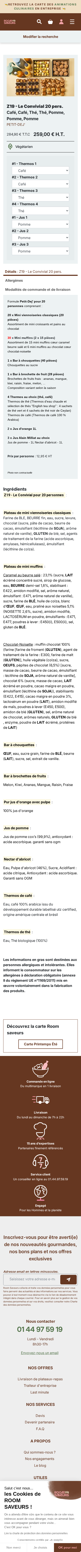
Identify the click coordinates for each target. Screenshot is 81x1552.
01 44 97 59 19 (40, 1329)
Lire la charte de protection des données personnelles (36, 1533)
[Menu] (72, 22)
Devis (40, 1415)
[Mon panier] (50, 22)
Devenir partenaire (40, 1422)
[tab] (40, 280)
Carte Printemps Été (40, 1044)
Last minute (40, 1392)
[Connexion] (61, 22)
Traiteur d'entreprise (40, 1385)
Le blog (40, 1465)
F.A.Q (40, 1429)
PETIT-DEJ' (16, 124)
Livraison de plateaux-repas (40, 1379)
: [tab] (33, 271)
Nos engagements (40, 1459)
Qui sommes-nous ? (40, 1452)
